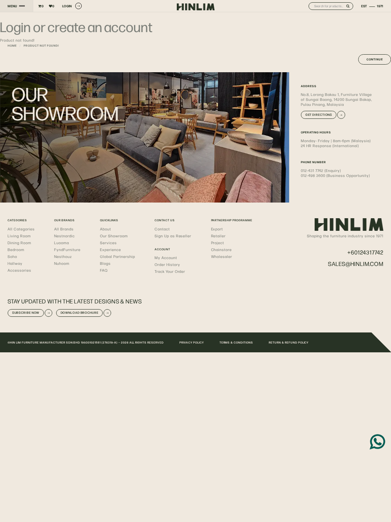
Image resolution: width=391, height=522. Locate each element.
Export (217, 229)
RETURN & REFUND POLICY (289, 342)
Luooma (61, 242)
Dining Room (19, 242)
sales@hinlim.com (355, 263)
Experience (110, 249)
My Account (166, 257)
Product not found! (41, 45)
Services (108, 242)
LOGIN (67, 6)
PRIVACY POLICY (191, 342)
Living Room (19, 235)
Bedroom (16, 249)
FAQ (104, 270)
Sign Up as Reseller (173, 235)
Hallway (15, 263)
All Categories (21, 229)
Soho (12, 256)
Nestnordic (64, 235)
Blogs (105, 263)
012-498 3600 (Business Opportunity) (335, 175)
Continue (375, 59)
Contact (162, 229)
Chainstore (221, 249)
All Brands (64, 229)
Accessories (19, 270)
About (105, 229)
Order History (167, 264)
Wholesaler (222, 256)
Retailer (218, 235)
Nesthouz (63, 256)
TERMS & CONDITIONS (237, 342)
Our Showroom (114, 235)
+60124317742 (365, 252)
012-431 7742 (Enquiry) (321, 170)
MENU (12, 6)
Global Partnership (117, 256)
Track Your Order (170, 271)
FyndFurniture (67, 249)
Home (12, 45)
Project (218, 242)
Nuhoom (61, 263)
